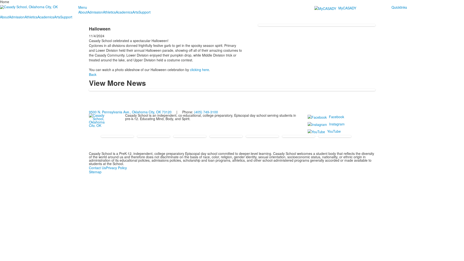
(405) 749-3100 (206, 111)
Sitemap (95, 171)
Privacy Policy (116, 167)
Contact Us (97, 167)
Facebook (336, 116)
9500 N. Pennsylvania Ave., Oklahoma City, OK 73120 (130, 111)
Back (92, 74)
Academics (124, 12)
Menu (82, 7)
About (82, 12)
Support (144, 12)
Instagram (337, 124)
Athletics (109, 12)
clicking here (199, 69)
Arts (135, 12)
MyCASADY (347, 8)
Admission (95, 12)
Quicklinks (399, 7)
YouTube (334, 131)
